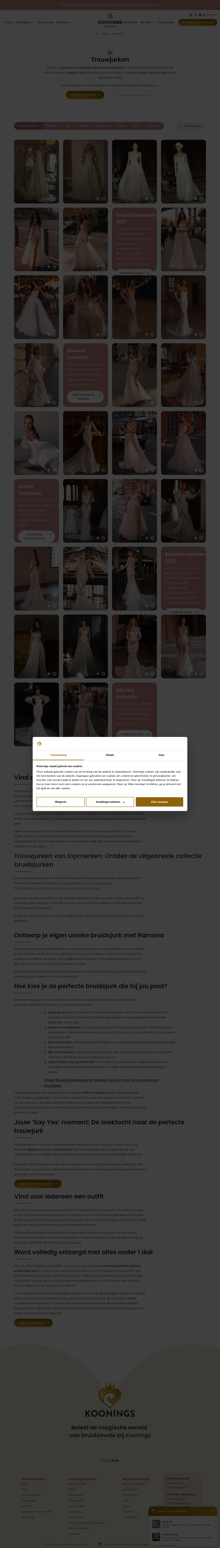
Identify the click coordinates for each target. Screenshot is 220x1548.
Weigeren (60, 801)
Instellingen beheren (108, 801)
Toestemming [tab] (58, 754)
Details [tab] (110, 754)
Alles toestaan (159, 801)
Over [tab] (161, 754)
